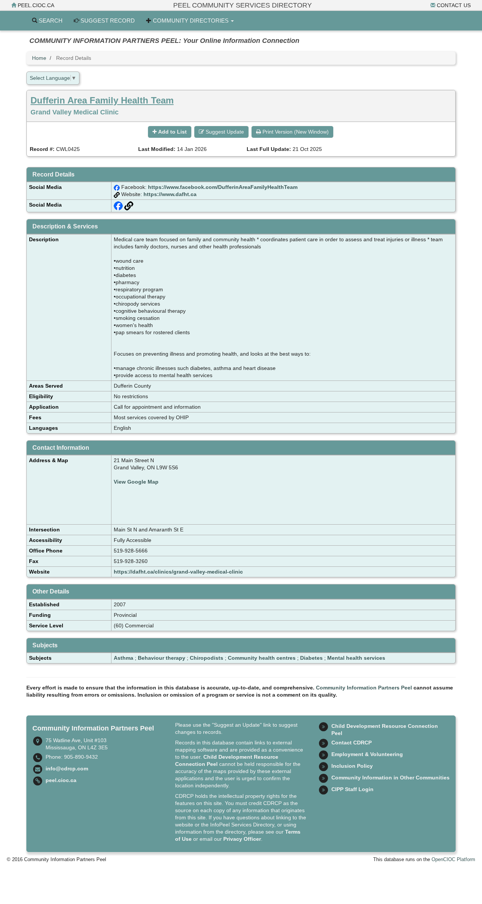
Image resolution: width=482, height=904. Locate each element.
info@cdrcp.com (67, 769)
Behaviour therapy (161, 658)
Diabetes (311, 658)
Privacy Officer (242, 839)
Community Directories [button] (190, 20)
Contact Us (453, 5)
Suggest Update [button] (224, 132)
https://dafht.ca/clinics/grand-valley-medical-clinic (178, 572)
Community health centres (262, 658)
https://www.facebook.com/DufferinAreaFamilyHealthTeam (222, 187)
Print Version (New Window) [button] (295, 132)
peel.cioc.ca (35, 5)
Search (50, 20)
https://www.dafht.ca (170, 194)
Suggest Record (107, 20)
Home (39, 58)
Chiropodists (206, 658)
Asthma (123, 658)
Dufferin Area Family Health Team (102, 100)
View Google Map (136, 482)
